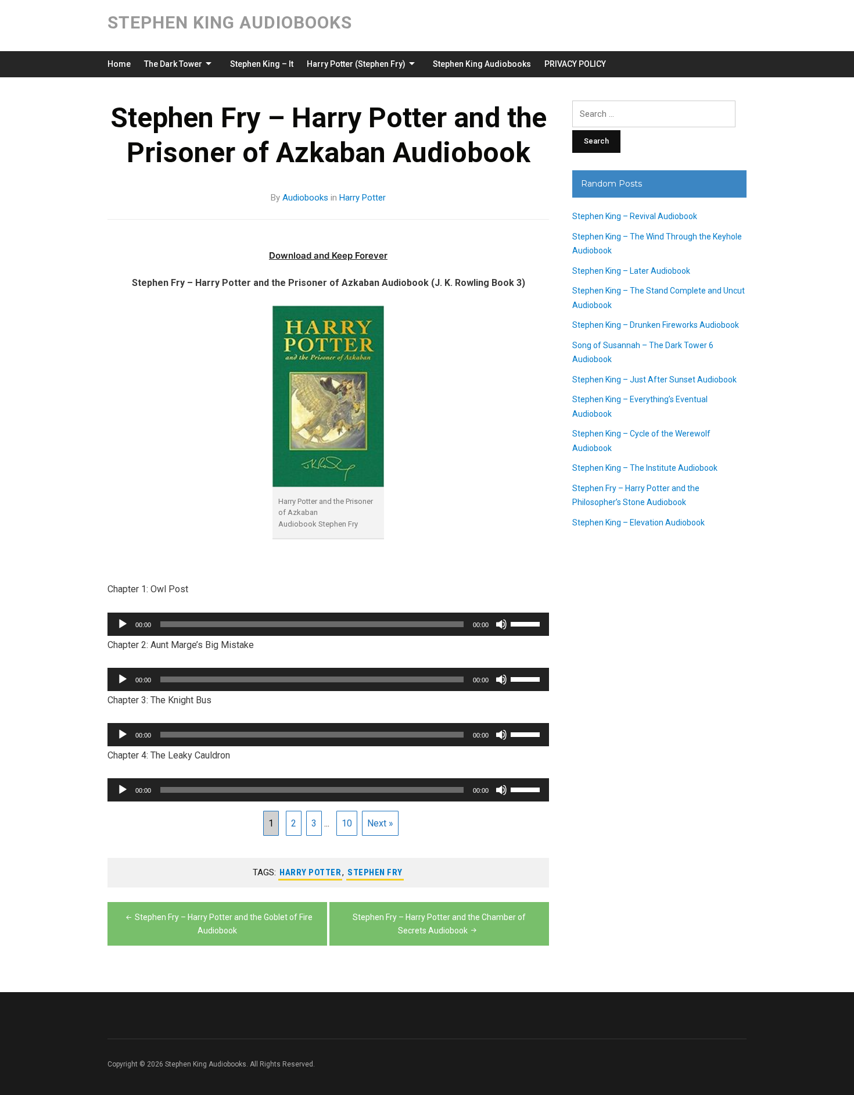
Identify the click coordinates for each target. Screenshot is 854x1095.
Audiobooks (305, 197)
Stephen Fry (375, 872)
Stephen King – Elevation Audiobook (638, 522)
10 (347, 823)
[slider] (527, 623)
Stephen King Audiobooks (229, 22)
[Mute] (501, 624)
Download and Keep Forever (328, 255)
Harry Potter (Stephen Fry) (356, 64)
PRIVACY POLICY (575, 64)
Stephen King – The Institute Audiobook (644, 468)
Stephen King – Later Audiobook (631, 270)
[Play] (122, 624)
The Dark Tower (173, 64)
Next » (380, 823)
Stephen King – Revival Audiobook (634, 216)
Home (119, 64)
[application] (328, 624)
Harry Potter (362, 197)
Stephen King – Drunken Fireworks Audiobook (655, 325)
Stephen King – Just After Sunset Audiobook (654, 379)
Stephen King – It (261, 64)
